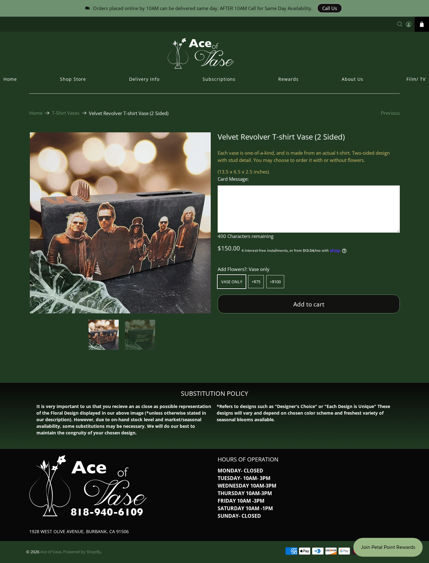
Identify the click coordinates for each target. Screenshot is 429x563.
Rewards (288, 79)
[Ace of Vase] (214, 53)
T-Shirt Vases (65, 113)
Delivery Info (144, 79)
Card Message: (233, 179)
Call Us (329, 8)
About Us (352, 79)
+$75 (256, 281)
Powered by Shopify (81, 552)
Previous (390, 113)
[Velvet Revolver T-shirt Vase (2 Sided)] (120, 222)
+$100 (275, 281)
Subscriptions (219, 79)
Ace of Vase (50, 552)
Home (10, 79)
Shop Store (73, 79)
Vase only (231, 281)
